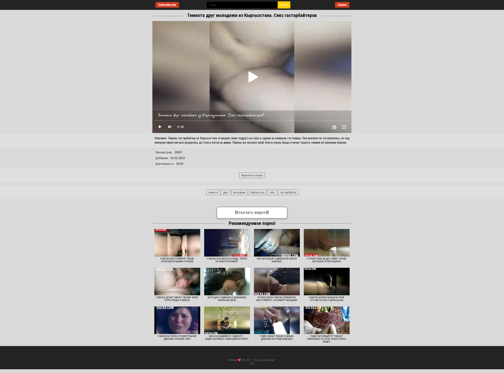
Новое (342, 5)
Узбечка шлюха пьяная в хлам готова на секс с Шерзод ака (326, 299)
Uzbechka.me (167, 5)
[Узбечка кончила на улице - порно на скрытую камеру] (227, 243)
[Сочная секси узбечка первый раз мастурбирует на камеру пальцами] (277, 281)
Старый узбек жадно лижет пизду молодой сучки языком (326, 260)
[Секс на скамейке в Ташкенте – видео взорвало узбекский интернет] (227, 320)
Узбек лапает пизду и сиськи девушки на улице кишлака (277, 337)
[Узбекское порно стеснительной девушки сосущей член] (177, 320)
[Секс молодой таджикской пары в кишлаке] (277, 243)
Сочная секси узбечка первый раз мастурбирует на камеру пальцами (276, 299)
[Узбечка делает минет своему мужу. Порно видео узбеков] (177, 281)
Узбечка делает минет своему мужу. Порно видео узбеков (177, 299)
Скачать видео (252, 212)
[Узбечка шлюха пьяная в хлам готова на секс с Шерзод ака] (327, 281)
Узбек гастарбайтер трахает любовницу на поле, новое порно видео (326, 339)
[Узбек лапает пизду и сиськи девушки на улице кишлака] (277, 320)
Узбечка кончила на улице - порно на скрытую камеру (227, 260)
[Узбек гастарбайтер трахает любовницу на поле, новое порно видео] (327, 320)
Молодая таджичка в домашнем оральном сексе (227, 299)
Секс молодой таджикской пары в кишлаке (277, 260)
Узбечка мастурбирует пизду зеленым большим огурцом (177, 260)
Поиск (284, 4)
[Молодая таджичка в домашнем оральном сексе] (227, 281)
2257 (252, 363)
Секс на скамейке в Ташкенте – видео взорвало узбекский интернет (227, 337)
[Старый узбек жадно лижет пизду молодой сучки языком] (327, 243)
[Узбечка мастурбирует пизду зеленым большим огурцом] (177, 243)
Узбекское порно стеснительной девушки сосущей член (177, 337)
